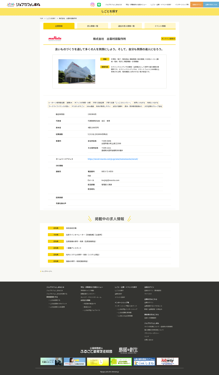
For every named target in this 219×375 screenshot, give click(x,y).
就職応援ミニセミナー (88, 294)
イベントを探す (120, 297)
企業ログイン (148, 302)
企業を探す (118, 294)
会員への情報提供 (150, 318)
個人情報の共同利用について (154, 330)
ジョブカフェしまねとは (55, 290)
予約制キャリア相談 (87, 290)
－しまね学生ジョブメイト (91, 310)
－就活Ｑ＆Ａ (86, 307)
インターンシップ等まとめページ (126, 306)
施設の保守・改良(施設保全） (77, 261)
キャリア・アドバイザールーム (91, 297)
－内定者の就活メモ (89, 303)
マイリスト (148, 294)
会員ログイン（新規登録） (153, 290)
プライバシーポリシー (151, 333)
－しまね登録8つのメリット (57, 303)
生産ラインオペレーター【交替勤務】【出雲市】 (84, 234)
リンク (146, 336)
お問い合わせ (148, 340)
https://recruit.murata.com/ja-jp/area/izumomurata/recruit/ (113, 159)
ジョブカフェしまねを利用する (57, 294)
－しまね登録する (54, 300)
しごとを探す (119, 290)
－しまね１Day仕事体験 (125, 316)
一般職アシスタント (73, 248)
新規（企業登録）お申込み (153, 309)
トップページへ (47, 271)
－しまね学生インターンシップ (127, 309)
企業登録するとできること (153, 306)
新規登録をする (215, 29)
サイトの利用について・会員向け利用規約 (158, 326)
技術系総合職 (71, 228)
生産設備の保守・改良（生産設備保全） (81, 241)
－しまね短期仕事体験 (124, 312)
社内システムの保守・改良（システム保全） (83, 254)
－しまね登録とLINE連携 (56, 307)
